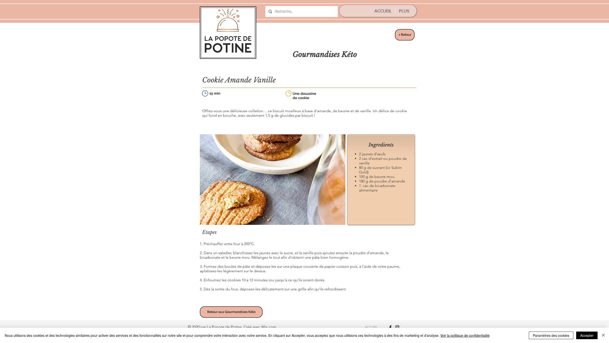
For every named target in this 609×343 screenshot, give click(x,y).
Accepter (587, 335)
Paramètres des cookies (551, 335)
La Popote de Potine (224, 327)
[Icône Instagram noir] (397, 327)
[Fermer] (603, 335)
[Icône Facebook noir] (390, 327)
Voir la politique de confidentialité (465, 335)
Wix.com (268, 327)
